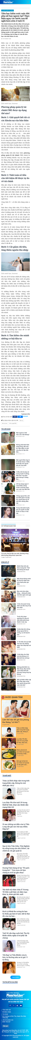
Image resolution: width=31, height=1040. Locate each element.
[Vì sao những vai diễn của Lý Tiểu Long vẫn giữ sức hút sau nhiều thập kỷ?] (9, 837)
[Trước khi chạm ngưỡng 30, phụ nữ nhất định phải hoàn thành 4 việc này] (8, 621)
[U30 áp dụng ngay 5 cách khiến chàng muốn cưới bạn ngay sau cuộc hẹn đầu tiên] (8, 488)
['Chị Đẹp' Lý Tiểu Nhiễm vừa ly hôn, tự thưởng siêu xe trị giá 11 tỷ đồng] (9, 968)
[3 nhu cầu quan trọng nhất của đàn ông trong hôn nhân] (8, 609)
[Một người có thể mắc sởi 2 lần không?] (8, 437)
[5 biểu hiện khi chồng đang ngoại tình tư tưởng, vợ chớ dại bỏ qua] (8, 634)
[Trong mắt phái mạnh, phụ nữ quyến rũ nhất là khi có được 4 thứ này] (8, 512)
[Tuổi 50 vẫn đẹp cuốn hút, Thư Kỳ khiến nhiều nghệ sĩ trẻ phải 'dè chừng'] (9, 946)
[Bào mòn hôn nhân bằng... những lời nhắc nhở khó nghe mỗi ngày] (8, 596)
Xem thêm (15, 977)
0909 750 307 (6, 1022)
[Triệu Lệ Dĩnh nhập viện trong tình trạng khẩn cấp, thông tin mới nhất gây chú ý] (9, 736)
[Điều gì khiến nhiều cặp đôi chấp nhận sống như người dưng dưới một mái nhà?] (8, 685)
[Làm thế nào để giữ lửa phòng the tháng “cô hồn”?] (16, 709)
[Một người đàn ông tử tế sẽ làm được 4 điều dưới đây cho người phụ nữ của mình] (8, 464)
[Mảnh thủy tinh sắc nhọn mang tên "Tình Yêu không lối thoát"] (8, 571)
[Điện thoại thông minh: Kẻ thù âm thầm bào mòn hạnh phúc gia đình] (8, 584)
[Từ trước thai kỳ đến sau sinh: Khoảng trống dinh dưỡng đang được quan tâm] (15, 540)
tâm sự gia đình (12, 423)
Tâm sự (21, 420)
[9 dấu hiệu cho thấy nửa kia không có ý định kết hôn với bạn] (8, 659)
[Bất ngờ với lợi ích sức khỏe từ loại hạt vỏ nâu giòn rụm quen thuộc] (9, 769)
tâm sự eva (4, 423)
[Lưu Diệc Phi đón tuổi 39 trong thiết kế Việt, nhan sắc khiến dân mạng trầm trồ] (9, 747)
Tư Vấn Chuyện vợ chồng (7, 10)
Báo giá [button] (5, 1026)
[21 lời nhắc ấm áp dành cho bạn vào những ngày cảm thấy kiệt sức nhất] (8, 647)
